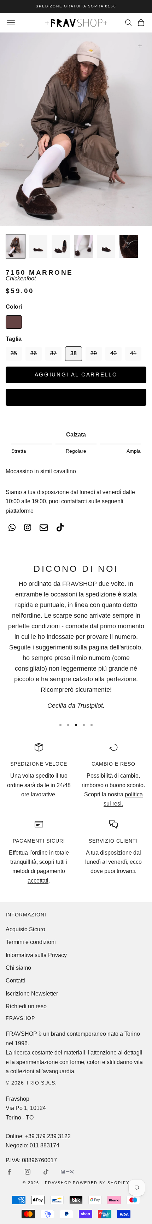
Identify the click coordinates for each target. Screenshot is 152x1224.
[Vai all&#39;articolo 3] (61, 246)
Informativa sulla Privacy (36, 955)
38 (73, 353)
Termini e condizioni (31, 942)
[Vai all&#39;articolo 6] (129, 246)
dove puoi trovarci (112, 871)
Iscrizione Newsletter (32, 994)
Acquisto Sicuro (25, 929)
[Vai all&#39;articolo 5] (106, 246)
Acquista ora (76, 397)
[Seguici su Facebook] (9, 1171)
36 (33, 353)
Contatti (15, 981)
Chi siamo (18, 968)
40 (113, 353)
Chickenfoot (21, 278)
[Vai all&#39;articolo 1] (15, 246)
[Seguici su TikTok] (45, 1171)
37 (53, 353)
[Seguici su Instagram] (27, 1171)
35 (14, 353)
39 (93, 353)
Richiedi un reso (26, 1006)
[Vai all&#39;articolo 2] (38, 246)
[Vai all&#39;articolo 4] (83, 246)
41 (133, 353)
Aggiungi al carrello (76, 375)
